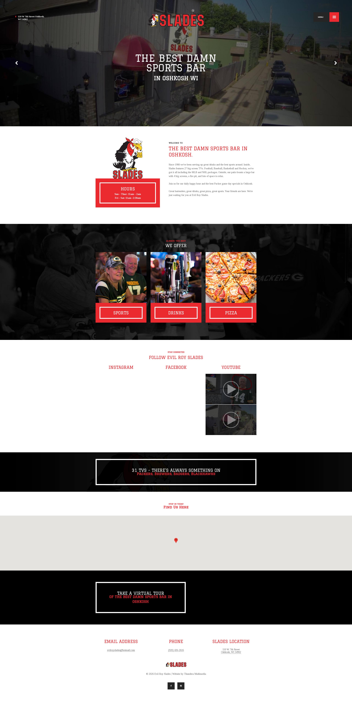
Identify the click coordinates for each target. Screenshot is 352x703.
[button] (176, 540)
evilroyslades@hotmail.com (121, 650)
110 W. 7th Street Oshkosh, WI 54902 (231, 651)
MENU (320, 17)
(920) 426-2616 (176, 650)
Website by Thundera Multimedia (189, 674)
